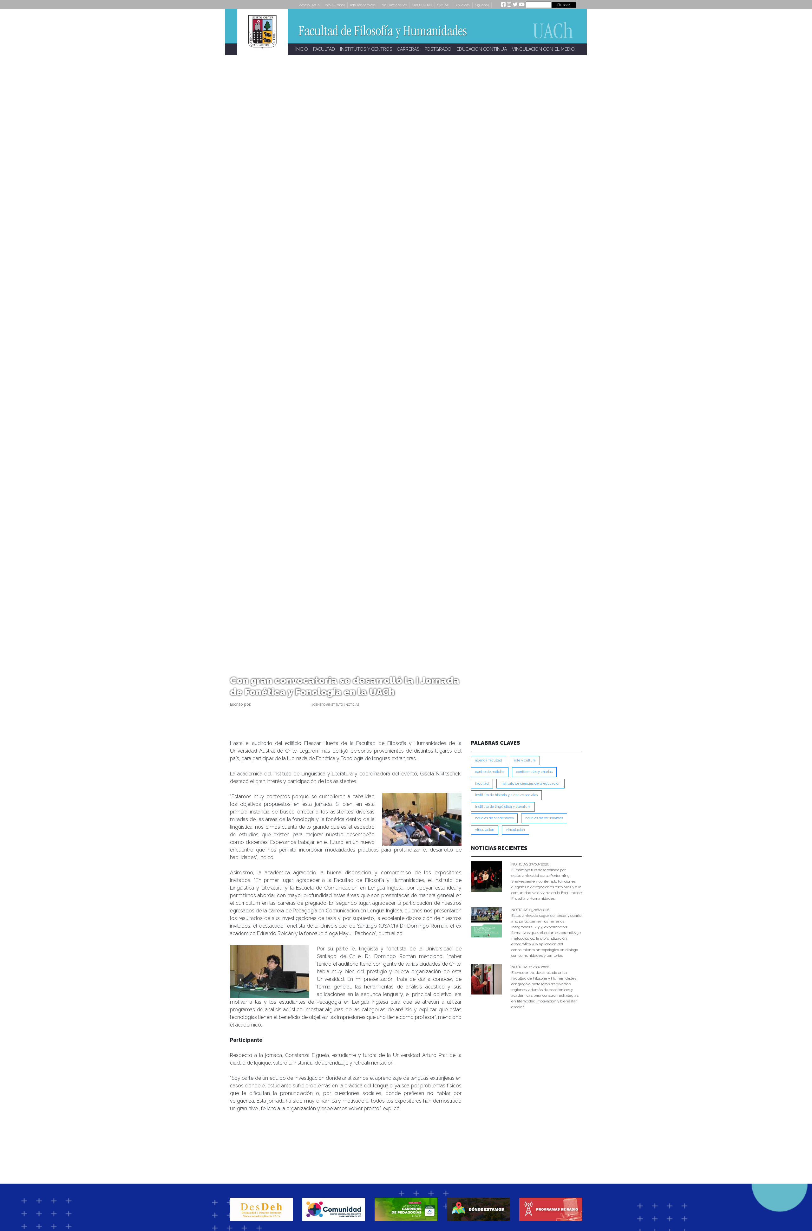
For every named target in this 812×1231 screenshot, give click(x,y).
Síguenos (482, 5)
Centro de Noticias (489, 772)
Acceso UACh (309, 5)
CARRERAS (408, 49)
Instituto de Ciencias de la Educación (530, 783)
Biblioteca (462, 5)
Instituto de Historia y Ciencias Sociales (506, 795)
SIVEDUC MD (422, 5)
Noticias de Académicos (494, 818)
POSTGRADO (437, 49)
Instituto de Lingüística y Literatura (503, 807)
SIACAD (443, 5)
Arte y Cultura (525, 760)
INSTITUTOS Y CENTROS (366, 49)
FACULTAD (324, 49)
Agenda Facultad (488, 760)
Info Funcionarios (394, 5)
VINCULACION (484, 830)
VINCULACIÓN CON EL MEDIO (543, 49)
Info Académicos (362, 5)
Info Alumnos (335, 5)
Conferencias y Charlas (534, 772)
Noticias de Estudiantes (544, 818)
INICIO (301, 49)
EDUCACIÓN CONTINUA (481, 49)
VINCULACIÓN (515, 830)
